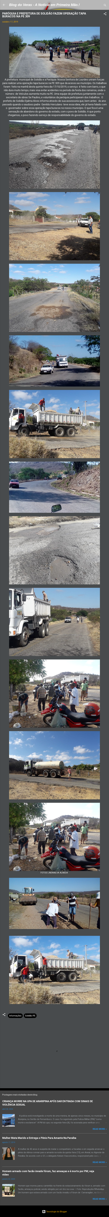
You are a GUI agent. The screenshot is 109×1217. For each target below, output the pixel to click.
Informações (15, 1015)
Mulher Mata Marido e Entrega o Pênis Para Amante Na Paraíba (39, 1137)
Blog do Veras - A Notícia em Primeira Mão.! (44, 5)
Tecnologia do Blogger (56, 1211)
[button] (105, 14)
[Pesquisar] (105, 5)
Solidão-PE (30, 1015)
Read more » (100, 1129)
